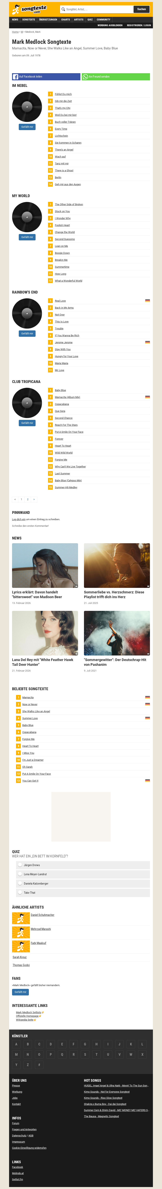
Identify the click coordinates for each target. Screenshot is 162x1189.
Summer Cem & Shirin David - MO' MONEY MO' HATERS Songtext (120, 1110)
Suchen (141, 9)
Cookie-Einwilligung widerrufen (29, 1147)
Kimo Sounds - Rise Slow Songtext (103, 1097)
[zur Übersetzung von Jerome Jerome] (147, 342)
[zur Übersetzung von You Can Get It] (147, 780)
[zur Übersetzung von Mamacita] (147, 396)
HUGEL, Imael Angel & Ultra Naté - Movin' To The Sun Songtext (118, 1085)
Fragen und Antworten (24, 1129)
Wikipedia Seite (24, 1019)
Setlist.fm (17, 1179)
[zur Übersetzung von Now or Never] (147, 703)
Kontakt (16, 1104)
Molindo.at (18, 1173)
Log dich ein (18, 519)
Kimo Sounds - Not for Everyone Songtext (107, 1091)
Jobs (15, 1097)
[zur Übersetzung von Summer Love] (147, 717)
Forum (15, 1123)
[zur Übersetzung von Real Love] (147, 300)
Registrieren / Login (139, 25)
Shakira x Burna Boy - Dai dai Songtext (105, 1104)
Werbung (17, 1091)
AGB (30, 1135)
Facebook (17, 1167)
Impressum (18, 1141)
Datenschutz (19, 1135)
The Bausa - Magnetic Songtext (101, 1116)
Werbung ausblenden (110, 25)
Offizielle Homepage (27, 1015)
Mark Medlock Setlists (28, 1012)
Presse (16, 1085)
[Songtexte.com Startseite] (31, 9)
